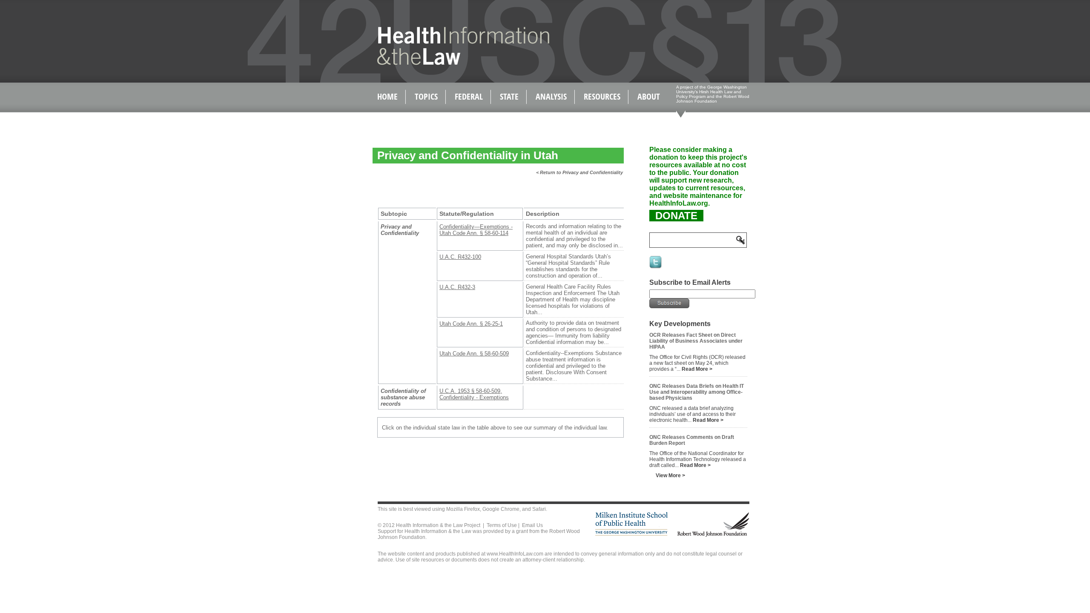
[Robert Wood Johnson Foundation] (712, 535)
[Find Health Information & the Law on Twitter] (656, 268)
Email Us (532, 525)
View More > (670, 475)
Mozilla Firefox (463, 509)
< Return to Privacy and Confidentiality (579, 172)
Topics (426, 96)
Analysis (551, 96)
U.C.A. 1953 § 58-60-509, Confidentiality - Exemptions (474, 394)
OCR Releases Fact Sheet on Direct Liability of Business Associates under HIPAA (696, 341)
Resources (602, 96)
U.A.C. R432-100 (460, 257)
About (648, 96)
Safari (539, 509)
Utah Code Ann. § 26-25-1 (471, 324)
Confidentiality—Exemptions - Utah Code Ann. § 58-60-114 (476, 229)
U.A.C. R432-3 (457, 287)
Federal (469, 96)
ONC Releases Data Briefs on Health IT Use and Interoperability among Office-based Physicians (696, 392)
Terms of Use (502, 525)
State (509, 96)
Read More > (697, 369)
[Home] (445, 63)
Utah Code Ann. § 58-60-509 (474, 353)
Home (387, 96)
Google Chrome (500, 509)
